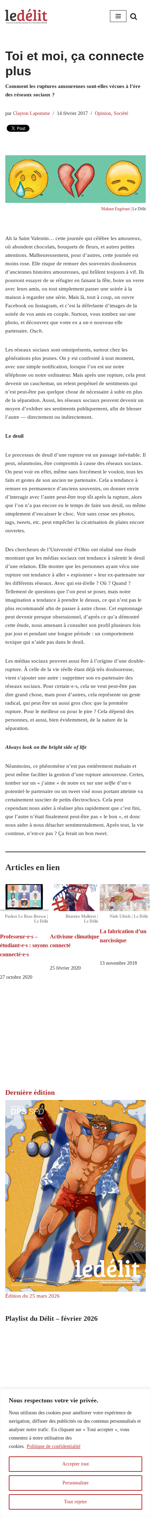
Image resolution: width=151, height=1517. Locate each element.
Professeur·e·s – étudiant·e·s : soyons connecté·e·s (24, 945)
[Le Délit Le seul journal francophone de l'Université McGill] (26, 16)
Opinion (103, 113)
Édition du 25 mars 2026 (32, 1296)
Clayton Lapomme (31, 113)
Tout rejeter (75, 1501)
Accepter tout (75, 1464)
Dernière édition (30, 1092)
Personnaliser (76, 1482)
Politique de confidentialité (53, 1446)
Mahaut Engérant (115, 208)
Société (121, 113)
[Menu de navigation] (118, 16)
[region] (75, 1453)
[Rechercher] (133, 16)
